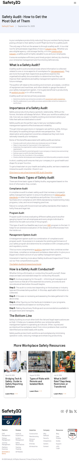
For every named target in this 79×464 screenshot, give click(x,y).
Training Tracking (18, 448)
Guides (58, 441)
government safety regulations (55, 99)
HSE (49, 225)
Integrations (47, 441)
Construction (33, 433)
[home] (11, 3)
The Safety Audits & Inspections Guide (25, 264)
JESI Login (58, 447)
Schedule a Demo (6, 452)
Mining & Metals (32, 440)
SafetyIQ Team (8, 26)
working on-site (18, 92)
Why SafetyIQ (46, 434)
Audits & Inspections (19, 434)
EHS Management (6, 434)
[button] (75, 3)
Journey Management (6, 443)
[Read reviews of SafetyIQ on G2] (11, 420)
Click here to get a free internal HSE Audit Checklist (30, 172)
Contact (46, 446)
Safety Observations (20, 443)
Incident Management (20, 439)
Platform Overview (5, 448)
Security (46, 438)
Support (58, 444)
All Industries (33, 446)
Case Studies (58, 437)
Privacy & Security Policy (34, 459)
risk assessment (57, 71)
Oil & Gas (32, 444)
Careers (45, 444)
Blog (57, 433)
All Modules (19, 452)
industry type (50, 49)
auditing (38, 249)
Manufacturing (34, 436)
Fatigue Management (6, 439)
